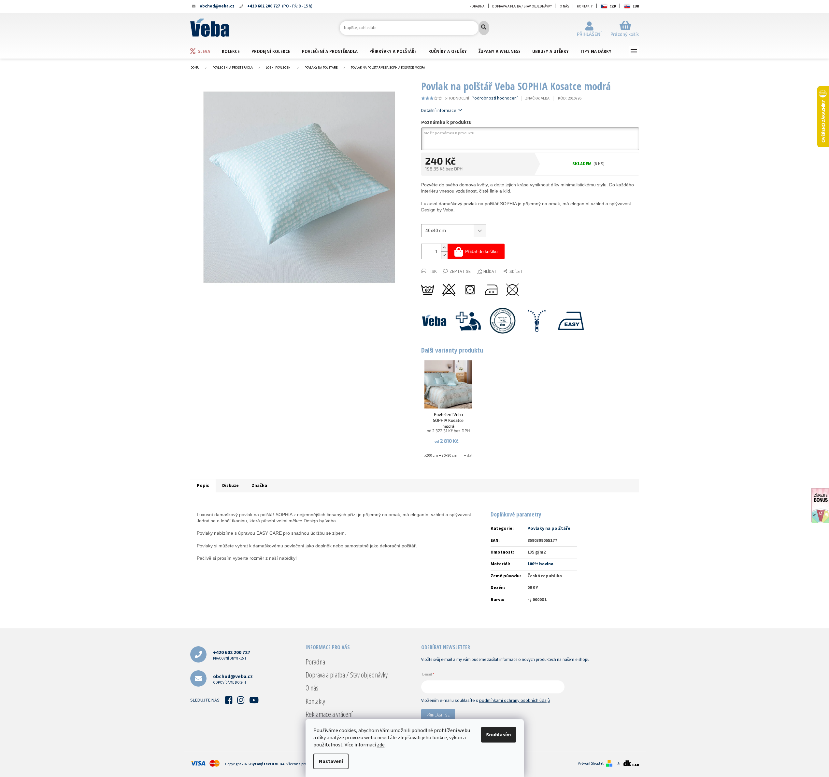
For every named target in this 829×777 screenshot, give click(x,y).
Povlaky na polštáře (548, 528)
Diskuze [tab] (230, 485)
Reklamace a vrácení (329, 714)
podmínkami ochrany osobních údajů (514, 700)
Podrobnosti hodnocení (495, 98)
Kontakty (585, 6)
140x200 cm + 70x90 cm (438, 455)
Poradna (476, 6)
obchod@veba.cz (233, 679)
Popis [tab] (203, 485)
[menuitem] (206, 51)
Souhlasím (498, 734)
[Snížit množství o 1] (444, 255)
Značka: (537, 98)
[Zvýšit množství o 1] (444, 247)
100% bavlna (540, 564)
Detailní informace (438, 110)
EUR (636, 6)
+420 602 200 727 (231, 655)
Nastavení (331, 761)
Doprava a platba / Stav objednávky (522, 6)
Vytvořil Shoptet (591, 763)
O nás (564, 6)
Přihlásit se (438, 715)
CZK (612, 6)
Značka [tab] (259, 485)
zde (381, 744)
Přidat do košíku (481, 251)
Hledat (484, 28)
